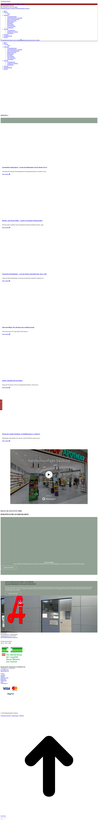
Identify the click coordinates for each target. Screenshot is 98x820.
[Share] (2, 817)
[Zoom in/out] (5, 817)
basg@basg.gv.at (5, 671)
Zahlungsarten (15, 715)
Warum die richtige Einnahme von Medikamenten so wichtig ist (21, 434)
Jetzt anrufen (5, 4)
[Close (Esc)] (1, 817)
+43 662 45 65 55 (5, 636)
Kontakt (3, 676)
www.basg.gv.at (4, 669)
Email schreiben (13, 4)
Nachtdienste (21, 4)
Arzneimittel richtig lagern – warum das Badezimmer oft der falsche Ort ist (24, 167)
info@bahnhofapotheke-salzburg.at (9, 637)
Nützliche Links (4, 677)
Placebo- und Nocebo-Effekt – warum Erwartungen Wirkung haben (22, 220)
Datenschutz (4, 680)
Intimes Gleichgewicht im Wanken (12, 380)
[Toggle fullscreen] (4, 817)
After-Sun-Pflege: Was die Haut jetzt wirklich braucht (18, 327)
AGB (2, 682)
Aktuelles (3, 675)
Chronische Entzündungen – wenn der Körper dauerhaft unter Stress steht (24, 274)
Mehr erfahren (5, 174)
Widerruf (21, 715)
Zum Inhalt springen (5, 1)
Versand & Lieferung (6, 715)
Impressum (3, 679)
